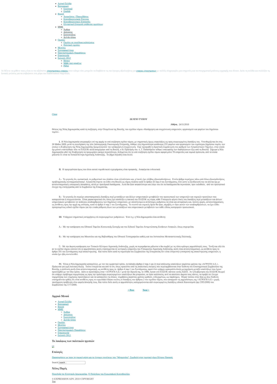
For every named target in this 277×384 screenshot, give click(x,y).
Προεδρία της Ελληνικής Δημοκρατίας (69, 374)
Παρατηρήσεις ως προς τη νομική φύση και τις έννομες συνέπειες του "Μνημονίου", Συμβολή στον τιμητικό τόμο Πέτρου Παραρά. (112, 357)
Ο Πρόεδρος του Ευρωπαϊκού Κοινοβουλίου (109, 374)
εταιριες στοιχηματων (146, 71)
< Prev (131, 290)
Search (55, 362)
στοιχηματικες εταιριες (57, 71)
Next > (146, 290)
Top (54, 381)
